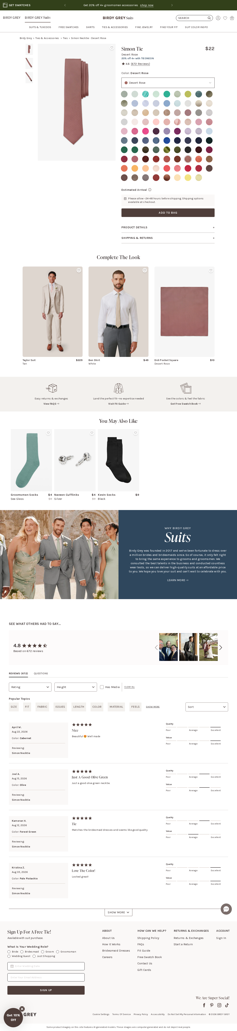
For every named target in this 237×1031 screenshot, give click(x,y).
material (116, 706)
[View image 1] (29, 49)
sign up (46, 990)
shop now (146, 5)
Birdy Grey (11, 18)
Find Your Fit (169, 27)
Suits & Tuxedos (40, 27)
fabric (42, 706)
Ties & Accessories (47, 38)
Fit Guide (143, 950)
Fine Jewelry (144, 27)
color (96, 706)
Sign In (221, 938)
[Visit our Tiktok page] (227, 1005)
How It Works (111, 944)
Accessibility (158, 1014)
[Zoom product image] (77, 102)
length (78, 706)
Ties (65, 38)
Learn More (176, 580)
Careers (107, 957)
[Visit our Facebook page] (204, 1005)
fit (27, 706)
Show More (116, 912)
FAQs (140, 944)
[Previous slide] (65, 5)
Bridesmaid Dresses (116, 950)
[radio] (124, 94)
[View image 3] (29, 77)
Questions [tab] (41, 673)
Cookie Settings (101, 1014)
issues (60, 706)
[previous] (156, 647)
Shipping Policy (148, 938)
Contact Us (144, 963)
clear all (129, 687)
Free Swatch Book (149, 957)
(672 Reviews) (140, 64)
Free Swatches (69, 27)
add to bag (168, 212)
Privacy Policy (141, 1014)
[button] (13, 1017)
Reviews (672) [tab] (18, 673)
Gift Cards (144, 970)
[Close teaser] (22, 1009)
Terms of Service (121, 1014)
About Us (108, 938)
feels (135, 706)
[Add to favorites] (112, 47)
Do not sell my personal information (187, 1014)
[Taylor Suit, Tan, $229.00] (53, 312)
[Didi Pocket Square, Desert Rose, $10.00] (184, 312)
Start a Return (183, 944)
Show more (153, 706)
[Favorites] (225, 18)
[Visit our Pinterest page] (211, 1005)
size (14, 706)
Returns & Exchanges (189, 938)
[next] (221, 648)
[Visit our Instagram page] (219, 1005)
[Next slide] (172, 5)
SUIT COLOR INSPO (196, 27)
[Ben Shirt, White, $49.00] (118, 312)
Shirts (90, 27)
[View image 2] (29, 63)
